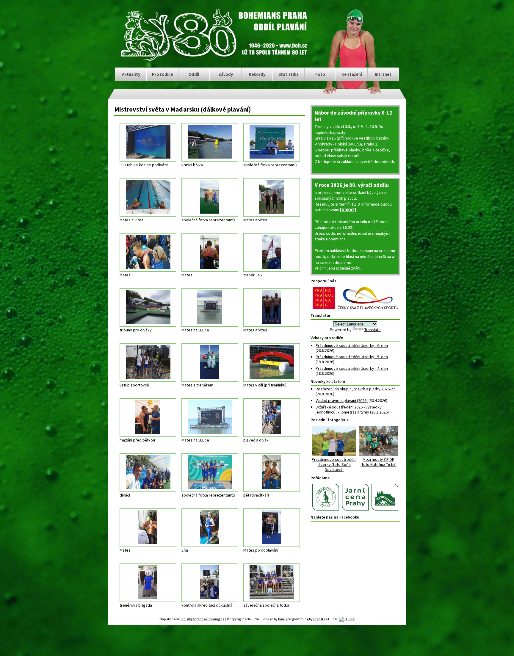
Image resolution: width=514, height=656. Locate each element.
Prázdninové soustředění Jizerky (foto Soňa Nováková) (334, 464)
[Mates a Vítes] (148, 197)
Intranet (383, 74)
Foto (320, 74)
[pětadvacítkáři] (271, 472)
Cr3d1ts (319, 619)
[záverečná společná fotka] (271, 582)
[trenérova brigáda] (148, 582)
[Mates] (148, 252)
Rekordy (257, 74)
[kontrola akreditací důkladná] (209, 582)
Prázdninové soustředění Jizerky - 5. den (352, 356)
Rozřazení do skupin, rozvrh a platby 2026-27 (355, 389)
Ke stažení (351, 74)
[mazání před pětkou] (148, 417)
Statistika (288, 74)
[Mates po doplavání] (271, 527)
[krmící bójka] (209, 142)
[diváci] (148, 472)
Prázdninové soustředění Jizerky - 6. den (352, 345)
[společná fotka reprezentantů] (271, 142)
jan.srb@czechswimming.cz (202, 619)
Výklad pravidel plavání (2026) (342, 400)
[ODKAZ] (348, 209)
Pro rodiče (162, 74)
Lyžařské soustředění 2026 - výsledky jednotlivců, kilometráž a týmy (349, 409)
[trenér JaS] (271, 252)
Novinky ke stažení (328, 381)
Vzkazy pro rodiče (327, 337)
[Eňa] (209, 527)
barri (281, 619)
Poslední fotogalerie (330, 419)
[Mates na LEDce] (209, 307)
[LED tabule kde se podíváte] (148, 142)
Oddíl (194, 74)
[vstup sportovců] (148, 362)
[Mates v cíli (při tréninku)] (271, 362)
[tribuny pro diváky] (148, 307)
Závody (225, 74)
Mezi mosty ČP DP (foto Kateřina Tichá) (379, 462)
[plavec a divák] (271, 417)
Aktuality (131, 74)
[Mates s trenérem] (209, 362)
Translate (372, 329)
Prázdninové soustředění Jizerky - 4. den (352, 368)
